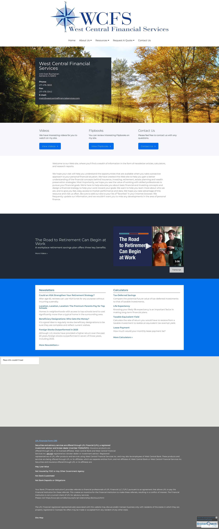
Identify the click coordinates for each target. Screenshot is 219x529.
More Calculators (123, 337)
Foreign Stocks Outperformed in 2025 (58, 329)
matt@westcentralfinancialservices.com (59, 98)
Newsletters (46, 290)
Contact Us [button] (147, 146)
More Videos (41, 253)
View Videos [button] (49, 146)
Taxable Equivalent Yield (126, 317)
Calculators (120, 290)
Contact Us (144, 40)
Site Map (39, 518)
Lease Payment (121, 327)
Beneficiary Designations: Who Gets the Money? (64, 319)
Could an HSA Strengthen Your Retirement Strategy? (67, 295)
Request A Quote (122, 40)
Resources (101, 40)
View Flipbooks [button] (100, 146)
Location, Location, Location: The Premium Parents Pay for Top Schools (72, 307)
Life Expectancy (121, 306)
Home (71, 40)
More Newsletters (49, 345)
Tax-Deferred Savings (124, 295)
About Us (84, 40)
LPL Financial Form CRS (46, 441)
